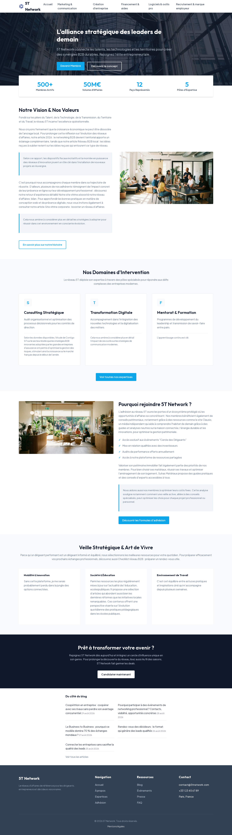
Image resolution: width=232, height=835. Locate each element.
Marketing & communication (67, 6)
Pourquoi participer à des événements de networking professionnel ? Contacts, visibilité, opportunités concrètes (142, 709)
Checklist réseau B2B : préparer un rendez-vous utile (148, 559)
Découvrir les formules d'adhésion (143, 520)
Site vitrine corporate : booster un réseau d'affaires (74, 206)
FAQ (139, 802)
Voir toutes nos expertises (116, 377)
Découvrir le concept (104, 66)
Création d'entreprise (100, 6)
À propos (100, 790)
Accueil (48, 4)
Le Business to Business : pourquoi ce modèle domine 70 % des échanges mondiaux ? (87, 730)
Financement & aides (130, 6)
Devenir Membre (70, 65)
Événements (144, 790)
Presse (141, 796)
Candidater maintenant (116, 674)
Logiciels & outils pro (159, 6)
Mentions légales (116, 826)
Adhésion (100, 802)
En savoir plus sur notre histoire (42, 244)
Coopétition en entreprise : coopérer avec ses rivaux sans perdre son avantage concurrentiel (89, 709)
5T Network (33, 6)
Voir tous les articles (76, 756)
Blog (140, 784)
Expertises (101, 796)
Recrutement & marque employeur (190, 6)
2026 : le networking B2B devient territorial (71, 137)
